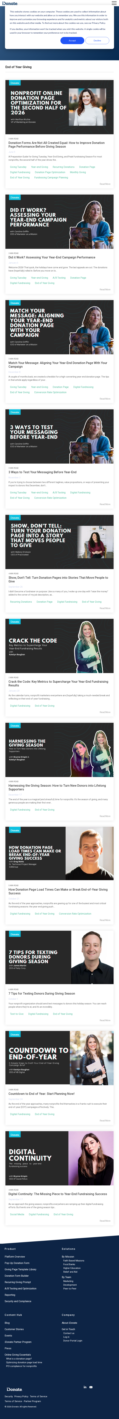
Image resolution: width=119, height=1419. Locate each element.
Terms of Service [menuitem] (38, 1396)
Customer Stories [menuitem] (14, 1329)
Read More (105, 184)
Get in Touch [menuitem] (68, 1329)
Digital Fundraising (20, 172)
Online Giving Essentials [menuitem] (18, 1354)
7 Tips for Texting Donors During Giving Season (42, 993)
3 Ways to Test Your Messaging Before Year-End (43, 472)
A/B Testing (59, 277)
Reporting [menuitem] (10, 1294)
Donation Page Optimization (50, 172)
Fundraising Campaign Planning (51, 177)
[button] (114, 2)
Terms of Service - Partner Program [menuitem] (23, 1401)
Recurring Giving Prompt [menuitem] (18, 1282)
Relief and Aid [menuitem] (70, 1272)
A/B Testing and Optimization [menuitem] (20, 1288)
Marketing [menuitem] (68, 1281)
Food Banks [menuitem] (69, 1264)
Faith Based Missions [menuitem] (73, 1260)
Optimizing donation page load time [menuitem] (24, 1362)
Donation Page (87, 167)
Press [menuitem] (8, 1348)
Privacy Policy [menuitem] (21, 1396)
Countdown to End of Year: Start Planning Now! (42, 1094)
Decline (97, 40)
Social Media (17, 1214)
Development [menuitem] (70, 1285)
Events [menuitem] (8, 1335)
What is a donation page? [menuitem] (19, 1358)
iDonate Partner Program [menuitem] (18, 1342)
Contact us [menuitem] (68, 1333)
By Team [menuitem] (66, 1277)
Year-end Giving (39, 167)
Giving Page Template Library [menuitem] (20, 1269)
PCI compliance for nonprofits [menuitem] (21, 1366)
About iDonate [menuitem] (69, 1322)
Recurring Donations (64, 167)
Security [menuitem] (9, 1396)
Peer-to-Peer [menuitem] (69, 1288)
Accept (72, 40)
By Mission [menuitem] (68, 1256)
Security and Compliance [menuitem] (18, 1301)
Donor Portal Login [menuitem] (72, 1340)
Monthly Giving (78, 172)
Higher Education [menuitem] (72, 1268)
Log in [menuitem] (66, 1337)
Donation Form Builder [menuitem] (17, 1275)
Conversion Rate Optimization (50, 392)
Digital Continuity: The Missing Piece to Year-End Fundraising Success (58, 1194)
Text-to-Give (17, 1013)
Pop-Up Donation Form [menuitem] (17, 1263)
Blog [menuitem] (7, 1322)
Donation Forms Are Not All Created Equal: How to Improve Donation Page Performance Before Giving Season (57, 144)
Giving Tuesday (18, 167)
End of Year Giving (20, 177)
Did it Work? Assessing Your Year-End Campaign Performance (52, 257)
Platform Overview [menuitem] (15, 1256)
